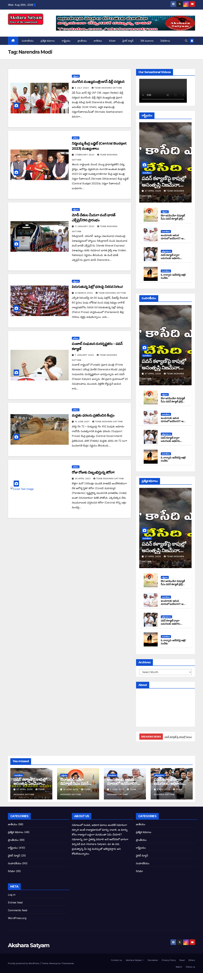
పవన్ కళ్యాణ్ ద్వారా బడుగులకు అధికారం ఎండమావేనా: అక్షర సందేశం (170, 259)
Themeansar (67, 963)
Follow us (190, 967)
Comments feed (17, 910)
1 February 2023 (85, 154)
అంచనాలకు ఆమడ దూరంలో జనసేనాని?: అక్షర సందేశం (173, 238)
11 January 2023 (85, 226)
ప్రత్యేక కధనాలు (48, 40)
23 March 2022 (84, 293)
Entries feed (15, 902)
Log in (11, 894)
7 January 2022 (85, 355)
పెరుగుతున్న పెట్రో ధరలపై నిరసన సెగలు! (97, 287)
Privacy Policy (168, 960)
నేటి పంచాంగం (147, 40)
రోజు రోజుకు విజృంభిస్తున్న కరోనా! (93, 472)
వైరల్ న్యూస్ (128, 40)
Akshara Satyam (28, 28)
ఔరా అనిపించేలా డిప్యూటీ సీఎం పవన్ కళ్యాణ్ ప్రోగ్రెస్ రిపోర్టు (173, 219)
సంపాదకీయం (28, 40)
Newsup (53, 963)
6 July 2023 (82, 88)
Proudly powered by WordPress (24, 963)
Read (182, 960)
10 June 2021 (82, 421)
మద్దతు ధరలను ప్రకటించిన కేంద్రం (93, 415)
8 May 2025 (164, 789)
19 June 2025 (71, 789)
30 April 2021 (83, 478)
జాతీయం (98, 40)
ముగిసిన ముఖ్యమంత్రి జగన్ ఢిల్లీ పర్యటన (98, 81)
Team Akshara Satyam (108, 88)
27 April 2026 (153, 191)
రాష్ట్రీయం (66, 40)
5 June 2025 (117, 789)
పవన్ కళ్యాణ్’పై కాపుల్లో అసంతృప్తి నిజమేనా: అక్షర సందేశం (164, 185)
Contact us (116, 960)
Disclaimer (152, 960)
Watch (178, 967)
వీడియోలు (165, 40)
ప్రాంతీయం (82, 40)
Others (191, 960)
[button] (186, 40)
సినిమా (112, 40)
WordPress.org (17, 918)
